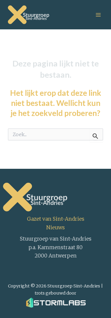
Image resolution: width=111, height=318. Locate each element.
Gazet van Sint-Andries (55, 219)
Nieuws (55, 227)
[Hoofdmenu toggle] (98, 15)
